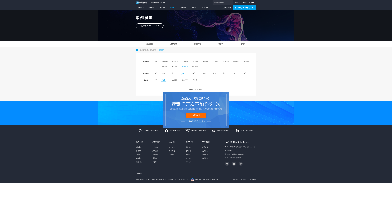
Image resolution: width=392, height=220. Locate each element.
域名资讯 (188, 147)
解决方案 (162, 7)
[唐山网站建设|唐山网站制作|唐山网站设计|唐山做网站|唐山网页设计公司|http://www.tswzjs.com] (142, 2)
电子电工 (195, 61)
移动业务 (138, 151)
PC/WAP (185, 80)
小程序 (243, 44)
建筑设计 (216, 61)
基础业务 (138, 158)
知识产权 (138, 162)
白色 (234, 73)
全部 (156, 61)
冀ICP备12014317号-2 (182, 179)
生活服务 (185, 61)
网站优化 (188, 154)
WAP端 (174, 80)
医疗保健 (195, 66)
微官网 (220, 44)
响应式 (195, 80)
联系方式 (252, 2)
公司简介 (172, 147)
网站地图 (205, 158)
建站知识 (188, 151)
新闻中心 (194, 7)
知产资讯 (188, 158)
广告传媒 (226, 61)
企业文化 (172, 151)
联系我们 (205, 7)
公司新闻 (188, 162)
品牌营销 (173, 44)
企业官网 (149, 44)
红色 (163, 73)
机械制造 (175, 61)
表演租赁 (185, 66)
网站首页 (141, 7)
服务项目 (152, 7)
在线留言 (244, 2)
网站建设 (237, 2)
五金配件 (175, 66)
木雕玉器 (165, 61)
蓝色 (204, 73)
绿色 (194, 73)
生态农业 (164, 66)
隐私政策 (205, 154)
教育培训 (236, 61)
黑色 (245, 73)
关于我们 (183, 7)
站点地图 (253, 179)
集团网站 (197, 44)
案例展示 (173, 7)
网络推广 (138, 154)
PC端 (163, 80)
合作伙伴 (172, 154)
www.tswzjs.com (235, 158)
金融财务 (205, 61)
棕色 (224, 73)
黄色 (183, 73)
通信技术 (246, 61)
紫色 (214, 73)
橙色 (173, 73)
